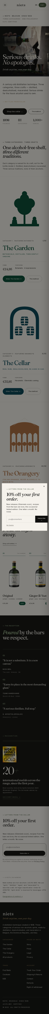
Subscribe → (41, 519)
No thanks (10, 525)
